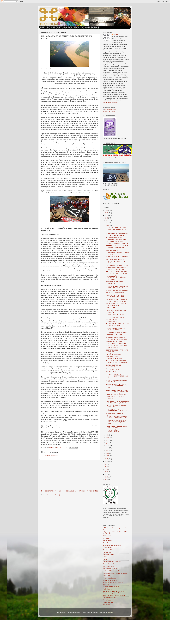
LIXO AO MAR (110, 308)
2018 (106, 472)
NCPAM (116, 34)
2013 (106, 461)
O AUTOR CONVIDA (112, 250)
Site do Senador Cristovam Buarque (114, 595)
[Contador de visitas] (109, 109)
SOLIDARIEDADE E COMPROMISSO (112, 320)
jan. (107, 220)
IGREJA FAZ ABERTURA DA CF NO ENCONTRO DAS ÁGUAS (117, 286)
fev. (107, 223)
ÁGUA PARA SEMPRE (113, 369)
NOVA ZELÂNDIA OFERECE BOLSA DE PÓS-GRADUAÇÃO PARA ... (117, 401)
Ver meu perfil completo (110, 102)
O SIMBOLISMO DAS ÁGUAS (115, 314)
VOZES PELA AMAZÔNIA (114, 335)
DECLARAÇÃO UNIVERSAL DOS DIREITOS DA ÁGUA (116, 346)
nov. (107, 453)
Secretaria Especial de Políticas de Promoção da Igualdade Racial (113, 592)
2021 (106, 477)
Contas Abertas (107, 547)
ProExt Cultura (107, 589)
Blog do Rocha (107, 540)
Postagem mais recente (51, 491)
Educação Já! (107, 552)
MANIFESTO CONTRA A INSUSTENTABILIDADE (114, 357)
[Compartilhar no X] (74, 448)
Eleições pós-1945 (108, 554)
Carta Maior (106, 543)
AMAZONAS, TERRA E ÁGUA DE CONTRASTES (116, 406)
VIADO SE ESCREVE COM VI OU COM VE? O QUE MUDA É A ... (116, 296)
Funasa (105, 559)
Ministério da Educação (110, 580)
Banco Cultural (107, 536)
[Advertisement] (70, 474)
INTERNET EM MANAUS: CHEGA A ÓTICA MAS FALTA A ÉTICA (117, 234)
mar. (108, 225)
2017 (106, 469)
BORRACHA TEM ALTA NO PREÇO (117, 317)
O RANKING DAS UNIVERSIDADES (117, 332)
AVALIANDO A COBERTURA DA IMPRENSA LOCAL (116, 304)
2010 (106, 215)
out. (107, 450)
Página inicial (70, 491)
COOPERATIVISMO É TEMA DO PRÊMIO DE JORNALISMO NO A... (116, 229)
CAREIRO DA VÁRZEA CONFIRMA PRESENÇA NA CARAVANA (117, 246)
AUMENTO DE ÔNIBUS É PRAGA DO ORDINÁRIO (116, 426)
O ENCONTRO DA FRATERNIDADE (117, 290)
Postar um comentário (51, 455)
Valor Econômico (108, 602)
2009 (106, 213)
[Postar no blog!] (72, 448)
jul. (107, 443)
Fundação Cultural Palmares (112, 561)
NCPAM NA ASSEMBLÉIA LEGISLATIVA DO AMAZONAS (116, 238)
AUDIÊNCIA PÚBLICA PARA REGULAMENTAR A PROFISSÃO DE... (117, 376)
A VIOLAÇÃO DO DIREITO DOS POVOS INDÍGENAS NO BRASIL (117, 361)
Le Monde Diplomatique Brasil (112, 571)
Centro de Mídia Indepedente (112, 545)
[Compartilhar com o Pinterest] (77, 448)
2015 (106, 466)
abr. (107, 435)
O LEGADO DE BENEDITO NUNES (117, 257)
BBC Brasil (106, 538)
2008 (106, 210)
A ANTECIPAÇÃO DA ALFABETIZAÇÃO (112, 431)
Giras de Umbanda (109, 564)
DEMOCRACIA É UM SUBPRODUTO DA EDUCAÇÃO (116, 410)
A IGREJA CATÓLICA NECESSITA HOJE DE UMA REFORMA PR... (116, 300)
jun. (107, 440)
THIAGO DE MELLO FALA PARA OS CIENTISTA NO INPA (117, 324)
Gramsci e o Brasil (108, 566)
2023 (106, 479)
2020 (106, 474)
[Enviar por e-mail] (70, 448)
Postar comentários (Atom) (55, 495)
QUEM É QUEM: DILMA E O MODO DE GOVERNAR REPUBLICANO (117, 390)
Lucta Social (106, 575)
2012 (106, 459)
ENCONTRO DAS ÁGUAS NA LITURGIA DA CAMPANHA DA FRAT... (116, 261)
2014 (106, 464)
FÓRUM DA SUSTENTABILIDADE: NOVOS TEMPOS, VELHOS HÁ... (117, 416)
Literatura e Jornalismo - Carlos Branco (115, 573)
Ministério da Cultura (109, 578)
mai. (107, 437)
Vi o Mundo (106, 604)
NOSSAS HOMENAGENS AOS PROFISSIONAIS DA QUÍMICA (116, 338)
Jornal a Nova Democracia (111, 568)
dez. (107, 455)
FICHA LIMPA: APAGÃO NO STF (116, 394)
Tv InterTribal (107, 600)
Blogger (110, 612)
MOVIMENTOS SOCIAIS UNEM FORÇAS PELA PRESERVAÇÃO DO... (117, 386)
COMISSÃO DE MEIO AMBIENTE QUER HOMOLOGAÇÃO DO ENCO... (116, 422)
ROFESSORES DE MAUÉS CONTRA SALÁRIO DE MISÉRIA (117, 242)
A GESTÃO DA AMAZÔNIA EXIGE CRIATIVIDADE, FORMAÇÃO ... (116, 342)
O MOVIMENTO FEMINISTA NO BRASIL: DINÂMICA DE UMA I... (116, 268)
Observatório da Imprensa (111, 586)
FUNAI (105, 557)
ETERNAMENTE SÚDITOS (114, 413)
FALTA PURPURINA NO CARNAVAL (117, 265)
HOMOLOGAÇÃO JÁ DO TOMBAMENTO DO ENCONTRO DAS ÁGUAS (117, 277)
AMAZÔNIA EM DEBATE (113, 354)
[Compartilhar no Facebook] (76, 448)
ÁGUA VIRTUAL (111, 372)
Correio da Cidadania (109, 550)
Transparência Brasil (109, 597)
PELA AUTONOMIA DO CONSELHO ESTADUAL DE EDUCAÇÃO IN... (117, 272)
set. (107, 448)
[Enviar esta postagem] (66, 447)
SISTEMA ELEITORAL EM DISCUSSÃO (114, 365)
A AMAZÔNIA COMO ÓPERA (115, 293)
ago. (108, 445)
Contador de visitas (109, 111)
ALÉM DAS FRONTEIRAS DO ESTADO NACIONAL (115, 329)
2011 (106, 218)
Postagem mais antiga (88, 491)
